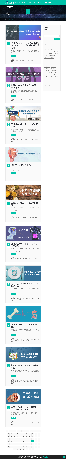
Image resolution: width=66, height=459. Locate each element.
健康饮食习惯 (17, 380)
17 (20, 433)
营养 (56, 76)
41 (26, 438)
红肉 (15, 381)
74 (26, 446)
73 (23, 446)
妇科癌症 (22, 99)
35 (8, 438)
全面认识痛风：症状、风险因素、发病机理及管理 (23, 408)
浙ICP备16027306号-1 (40, 456)
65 (32, 444)
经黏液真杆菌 (32, 60)
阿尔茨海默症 (27, 140)
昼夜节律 (18, 298)
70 (14, 446)
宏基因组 (47, 51)
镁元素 (33, 258)
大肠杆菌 (52, 49)
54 (32, 441)
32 (32, 436)
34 (39, 436)
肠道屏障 (51, 66)
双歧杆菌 (47, 49)
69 (11, 446)
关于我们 (45, 11)
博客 (28, 11)
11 (36, 431)
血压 (36, 298)
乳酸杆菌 (17, 217)
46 (8, 441)
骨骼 (23, 340)
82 (23, 449)
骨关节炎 (32, 339)
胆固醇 (36, 217)
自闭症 (52, 74)
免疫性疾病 (19, 422)
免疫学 (13, 339)
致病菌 (46, 76)
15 (14, 433)
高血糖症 (19, 299)
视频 (31, 11)
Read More (13, 55)
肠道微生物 (47, 68)
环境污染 (29, 99)
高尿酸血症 (12, 423)
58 (11, 444)
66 (35, 444)
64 (29, 444)
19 (26, 433)
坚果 (33, 380)
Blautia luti (17, 60)
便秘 (18, 258)
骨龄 (28, 340)
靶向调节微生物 (32, 381)
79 (14, 449)
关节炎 (23, 422)
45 (39, 438)
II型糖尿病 (13, 217)
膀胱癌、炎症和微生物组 (21, 165)
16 (17, 433)
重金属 (23, 140)
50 (20, 441)
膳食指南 (18, 381)
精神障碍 (29, 139)
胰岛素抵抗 (33, 298)
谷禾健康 (13, 59)
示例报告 (40, 11)
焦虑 (23, 258)
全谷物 (21, 217)
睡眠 (20, 298)
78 (39, 446)
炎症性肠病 (51, 55)
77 (35, 446)
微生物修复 (36, 380)
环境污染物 (18, 139)
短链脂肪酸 (47, 59)
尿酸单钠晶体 (30, 422)
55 (35, 441)
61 (20, 444)
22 (35, 433)
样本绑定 (50, 11)
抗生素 (51, 53)
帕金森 (21, 258)
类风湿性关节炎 (17, 339)
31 (29, 436)
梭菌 (30, 217)
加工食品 (30, 380)
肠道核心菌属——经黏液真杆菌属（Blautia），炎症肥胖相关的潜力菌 (25, 45)
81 (20, 449)
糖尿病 (23, 298)
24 (8, 436)
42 (29, 438)
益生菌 (22, 139)
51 (23, 441)
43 (32, 438)
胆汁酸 (51, 72)
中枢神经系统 (14, 139)
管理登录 (55, 11)
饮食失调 (16, 299)
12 (39, 431)
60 (17, 444)
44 (35, 438)
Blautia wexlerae (22, 60)
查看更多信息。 (46, 457)
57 (8, 444)
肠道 (46, 66)
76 (32, 446)
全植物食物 (26, 380)
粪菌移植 (53, 59)
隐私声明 (45, 456)
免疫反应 (16, 422)
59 (14, 444)
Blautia (13, 60)
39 (20, 438)
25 (11, 436)
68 (8, 446)
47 (11, 441)
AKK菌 (13, 258)
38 (17, 438)
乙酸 (25, 60)
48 (14, 441)
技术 (25, 11)
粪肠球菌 (26, 258)
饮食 (50, 85)
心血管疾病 (13, 298)
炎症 (28, 60)
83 (26, 449)
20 (29, 433)
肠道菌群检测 (53, 70)
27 (17, 436)
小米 (27, 217)
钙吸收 (25, 339)
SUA (13, 422)
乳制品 (13, 380)
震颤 (36, 258)
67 (39, 444)
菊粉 (25, 381)
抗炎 (46, 53)
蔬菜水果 (28, 381)
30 (26, 436)
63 (26, 444)
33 (35, 436)
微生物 (52, 51)
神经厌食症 (25, 139)
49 (17, 441)
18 (23, 433)
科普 (12, 61)
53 (29, 441)
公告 (59, 11)
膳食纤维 (22, 381)
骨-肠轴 (28, 339)
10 (33, 431)
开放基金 (35, 11)
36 (11, 438)
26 (14, 436)
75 (29, 446)
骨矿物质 (35, 339)
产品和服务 (20, 11)
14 (11, 433)
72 (20, 446)
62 (23, 444)
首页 (15, 11)
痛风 (33, 422)
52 (26, 441)
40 (23, 438)
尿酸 (26, 422)
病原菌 (33, 217)
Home (6, 19)
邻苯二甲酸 (19, 140)
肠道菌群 (33, 99)
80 (17, 449)
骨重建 (19, 340)
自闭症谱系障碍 (15, 140)
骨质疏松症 (15, 340)
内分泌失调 (18, 99)
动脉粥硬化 (24, 217)
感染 (57, 51)
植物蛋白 (12, 381)
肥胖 (35, 60)
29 (23, 436)
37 (14, 438)
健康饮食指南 (22, 380)
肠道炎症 (53, 68)
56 (39, 441)
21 (32, 433)
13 (8, 433)
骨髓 (26, 340)
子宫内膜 (26, 99)
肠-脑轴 (33, 139)
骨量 (21, 340)
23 (39, 433)
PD (15, 258)
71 (17, 446)
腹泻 (56, 72)
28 (20, 436)
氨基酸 (56, 53)
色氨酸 (51, 76)
